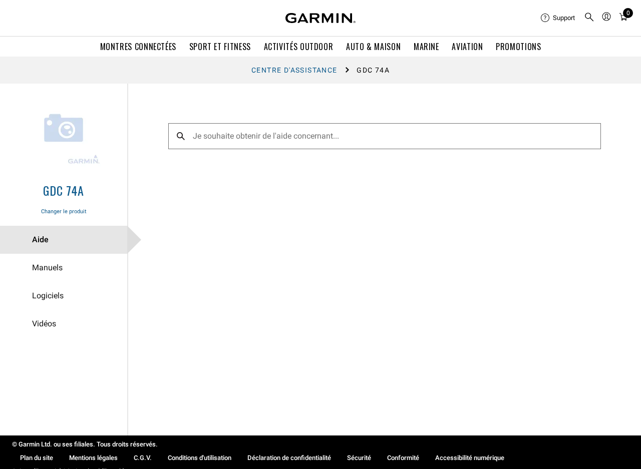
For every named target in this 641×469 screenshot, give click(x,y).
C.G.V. (143, 457)
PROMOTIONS (518, 47)
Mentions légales (93, 457)
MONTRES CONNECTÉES (138, 47)
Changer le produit (64, 211)
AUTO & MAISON (373, 47)
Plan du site (36, 457)
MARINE (426, 47)
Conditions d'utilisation (199, 457)
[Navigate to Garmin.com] (320, 18)
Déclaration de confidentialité (289, 457)
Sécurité (359, 457)
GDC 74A (63, 190)
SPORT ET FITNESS (220, 47)
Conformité (403, 457)
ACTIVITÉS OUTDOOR (299, 47)
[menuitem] (558, 18)
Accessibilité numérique (469, 457)
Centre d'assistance (294, 70)
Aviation (467, 47)
